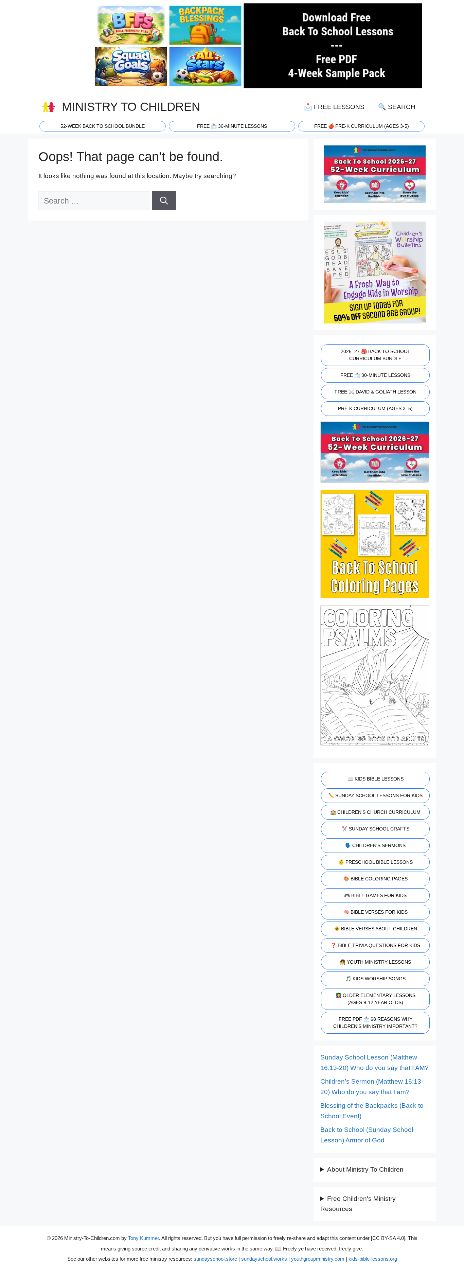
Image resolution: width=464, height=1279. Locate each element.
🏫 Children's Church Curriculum (375, 812)
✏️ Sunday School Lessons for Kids (375, 795)
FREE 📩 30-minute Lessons (232, 126)
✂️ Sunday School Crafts (375, 828)
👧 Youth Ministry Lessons (375, 962)
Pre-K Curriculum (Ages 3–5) (375, 408)
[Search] (164, 201)
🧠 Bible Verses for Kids (375, 912)
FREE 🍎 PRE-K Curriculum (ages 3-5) (361, 126)
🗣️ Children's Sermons (375, 845)
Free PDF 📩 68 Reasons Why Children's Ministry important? (375, 1022)
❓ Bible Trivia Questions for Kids (375, 945)
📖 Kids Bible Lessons (375, 779)
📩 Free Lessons (334, 106)
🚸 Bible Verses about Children (375, 928)
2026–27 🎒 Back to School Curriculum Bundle (375, 355)
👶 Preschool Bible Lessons (375, 862)
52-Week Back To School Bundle (102, 126)
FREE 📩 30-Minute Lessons (375, 375)
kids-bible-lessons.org (373, 1259)
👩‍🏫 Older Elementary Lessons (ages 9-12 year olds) (375, 999)
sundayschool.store (215, 1259)
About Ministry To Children (365, 1169)
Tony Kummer (143, 1238)
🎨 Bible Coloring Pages (375, 878)
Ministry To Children (131, 106)
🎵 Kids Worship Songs (375, 978)
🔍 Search (396, 106)
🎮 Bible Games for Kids (375, 895)
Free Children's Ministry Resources (358, 1204)
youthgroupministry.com (317, 1259)
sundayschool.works (264, 1259)
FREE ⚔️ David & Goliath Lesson (375, 392)
